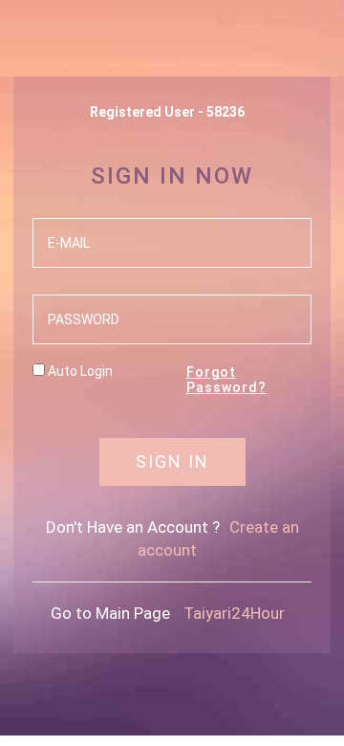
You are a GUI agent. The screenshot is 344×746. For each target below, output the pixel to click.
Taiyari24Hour (234, 613)
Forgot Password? (226, 379)
